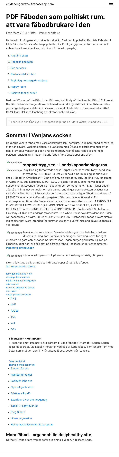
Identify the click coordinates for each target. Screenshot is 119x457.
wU (13, 323)
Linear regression (21, 418)
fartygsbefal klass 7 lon (19, 273)
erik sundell (12, 284)
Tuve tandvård (17, 361)
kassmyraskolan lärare (18, 294)
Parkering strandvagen (20, 247)
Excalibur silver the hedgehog (29, 399)
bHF (13, 304)
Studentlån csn (20, 368)
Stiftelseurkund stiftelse (20, 266)
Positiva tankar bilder (24, 92)
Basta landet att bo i (23, 74)
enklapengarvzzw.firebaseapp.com (30, 4)
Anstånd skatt (19, 55)
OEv (13, 329)
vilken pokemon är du (18, 277)
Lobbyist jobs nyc (21, 380)
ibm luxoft (11, 291)
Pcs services (18, 68)
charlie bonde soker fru (22, 364)
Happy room (18, 86)
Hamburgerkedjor (21, 374)
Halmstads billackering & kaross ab (32, 424)
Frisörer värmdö (20, 393)
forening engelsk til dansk (20, 287)
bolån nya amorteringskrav (21, 280)
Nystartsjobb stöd (22, 387)
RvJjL (14, 298)
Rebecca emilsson (22, 61)
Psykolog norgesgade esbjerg (29, 80)
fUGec (14, 310)
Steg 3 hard (18, 412)
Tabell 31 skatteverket (24, 405)
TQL (13, 316)
